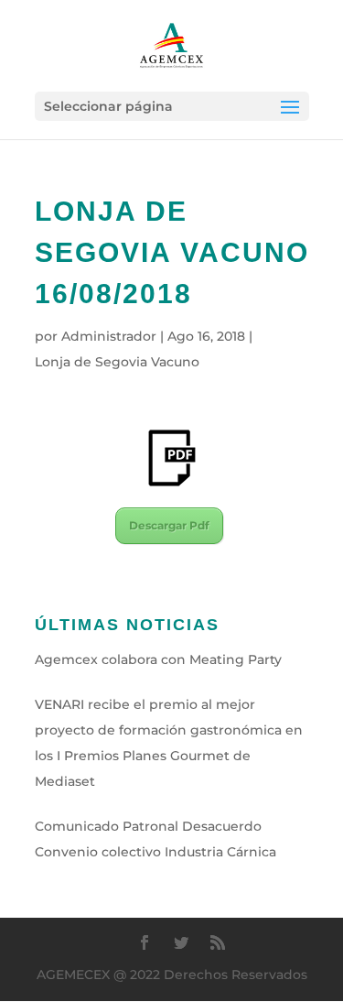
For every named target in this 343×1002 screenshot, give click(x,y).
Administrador (108, 336)
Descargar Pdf (169, 525)
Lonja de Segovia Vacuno (117, 362)
